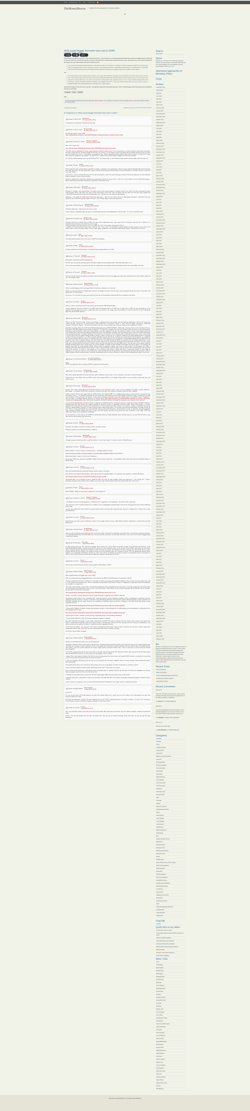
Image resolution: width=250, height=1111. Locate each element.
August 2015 (159, 409)
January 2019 (160, 288)
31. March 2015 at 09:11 (89, 437)
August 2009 (159, 621)
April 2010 (159, 597)
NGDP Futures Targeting (162, 955)
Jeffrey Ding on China (162, 681)
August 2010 (159, 586)
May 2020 (159, 240)
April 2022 (159, 173)
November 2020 (160, 223)
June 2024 (159, 96)
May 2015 (159, 417)
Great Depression (161, 783)
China (157, 744)
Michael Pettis (160, 1047)
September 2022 (160, 158)
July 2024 (158, 93)
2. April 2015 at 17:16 (87, 708)
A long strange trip (161, 669)
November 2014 (160, 435)
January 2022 (160, 181)
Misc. (157, 836)
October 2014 (159, 438)
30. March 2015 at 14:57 (88, 273)
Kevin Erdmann (160, 1032)
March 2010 (159, 600)
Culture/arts (159, 753)
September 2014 (160, 441)
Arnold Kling (159, 965)
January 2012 (160, 535)
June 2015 (159, 415)
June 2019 (159, 273)
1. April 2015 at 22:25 (90, 689)
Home (65, 2)
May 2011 (158, 559)
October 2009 (159, 615)
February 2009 (160, 639)
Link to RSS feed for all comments (165, 941)
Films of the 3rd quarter (172, 717)
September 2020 (160, 229)
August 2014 (159, 444)
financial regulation (161, 765)
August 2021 (159, 196)
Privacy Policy (91, 2)
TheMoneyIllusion (75, 8)
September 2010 (160, 583)
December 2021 (160, 184)
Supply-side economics (162, 895)
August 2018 (159, 302)
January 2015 (160, 429)
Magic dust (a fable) (161, 672)
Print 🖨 (68, 55)
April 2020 (159, 243)
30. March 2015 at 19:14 (87, 302)
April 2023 (159, 137)
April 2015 (159, 420)
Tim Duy (158, 1085)
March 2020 (159, 246)
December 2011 (160, 538)
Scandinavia (159, 889)
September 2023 (160, 122)
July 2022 (158, 164)
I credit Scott (90, 440)
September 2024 (160, 87)
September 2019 (160, 264)
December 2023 (160, 113)
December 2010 (160, 574)
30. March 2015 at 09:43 (85, 236)
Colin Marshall (160, 985)
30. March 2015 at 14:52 (88, 257)
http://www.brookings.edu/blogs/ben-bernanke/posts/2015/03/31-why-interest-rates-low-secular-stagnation (95, 605)
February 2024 (160, 108)
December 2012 (160, 503)
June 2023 (159, 131)
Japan (158, 812)
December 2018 (160, 291)
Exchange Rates (160, 762)
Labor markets (160, 818)
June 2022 (159, 167)
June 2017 (159, 344)
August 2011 (159, 550)
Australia (158, 741)
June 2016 (159, 379)
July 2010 (158, 589)
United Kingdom (160, 912)
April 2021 (159, 208)
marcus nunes (88, 129)
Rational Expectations (162, 886)
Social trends (159, 892)
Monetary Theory (160, 853)
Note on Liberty (160, 1059)
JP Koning (159, 1029)
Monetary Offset (160, 949)
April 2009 (159, 633)
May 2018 (159, 311)
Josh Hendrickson (161, 1026)
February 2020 (160, 249)
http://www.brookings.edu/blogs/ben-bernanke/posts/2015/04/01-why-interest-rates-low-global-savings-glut (95, 612)
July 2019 (158, 270)
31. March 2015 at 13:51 (87, 518)
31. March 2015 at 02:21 (95, 359)
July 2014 (158, 447)
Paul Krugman (160, 1068)
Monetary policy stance (162, 850)
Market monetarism (98, 100)
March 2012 (159, 530)
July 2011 (158, 553)
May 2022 (159, 170)
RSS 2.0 (132, 100)
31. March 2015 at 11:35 (86, 488)
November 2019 (160, 258)
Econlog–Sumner (161, 997)
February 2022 (160, 178)
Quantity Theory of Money (163, 883)
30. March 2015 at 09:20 (90, 219)
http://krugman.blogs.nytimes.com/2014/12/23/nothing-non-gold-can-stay (86, 476)
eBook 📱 (84, 55)
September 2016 (160, 370)
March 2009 (159, 636)
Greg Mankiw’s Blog (161, 1018)
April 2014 (159, 456)
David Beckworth (160, 988)
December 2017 (160, 326)
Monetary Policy (160, 847)
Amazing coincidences (71, 108)
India (157, 797)
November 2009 (160, 612)
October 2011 (159, 544)
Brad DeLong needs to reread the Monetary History (137, 107)
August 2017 (159, 338)
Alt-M (157, 962)
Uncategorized (160, 909)
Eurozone (158, 759)
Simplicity (138, 1098)
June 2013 (159, 485)
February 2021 (160, 214)
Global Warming (160, 777)
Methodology (159, 833)
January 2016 (160, 394)
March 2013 (159, 494)
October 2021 (159, 190)
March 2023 (159, 140)
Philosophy (159, 871)
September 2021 (160, 193)
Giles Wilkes (159, 1015)
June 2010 (159, 592)
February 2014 (160, 462)
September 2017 (160, 335)
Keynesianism (160, 815)
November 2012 (160, 506)
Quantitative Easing (161, 880)
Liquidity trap (159, 827)
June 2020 (159, 237)
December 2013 (160, 468)
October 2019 (159, 261)
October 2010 (159, 580)
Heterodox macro (160, 791)
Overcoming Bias (160, 1065)
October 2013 (159, 474)
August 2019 (159, 267)
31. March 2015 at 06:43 (86, 423)
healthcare (159, 788)
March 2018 (159, 317)
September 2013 (160, 476)
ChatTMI (158, 924)
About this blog (73, 2)
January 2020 (160, 252)
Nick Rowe (159, 1056)
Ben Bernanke (160, 970)
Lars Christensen (160, 1035)
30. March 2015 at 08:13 (89, 188)
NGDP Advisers (160, 1053)
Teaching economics (161, 901)
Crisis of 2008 (160, 750)
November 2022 (160, 152)
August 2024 (159, 90)
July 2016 (158, 376)
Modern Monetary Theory (163, 839)
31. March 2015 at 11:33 (87, 468)
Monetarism (159, 842)
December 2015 (160, 397)
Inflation (158, 803)
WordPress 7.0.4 (123, 1098)
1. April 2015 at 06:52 (88, 543)
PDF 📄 (75, 55)
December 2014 (160, 432)
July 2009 (158, 624)
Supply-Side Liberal (161, 1083)
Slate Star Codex (160, 1071)
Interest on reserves (161, 806)
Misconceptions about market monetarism (167, 946)
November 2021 (160, 187)
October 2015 (159, 403)
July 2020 (158, 234)
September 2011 (160, 547)
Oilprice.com (159, 1062)
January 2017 (160, 358)
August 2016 (159, 373)
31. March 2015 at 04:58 (90, 371)
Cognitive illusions (161, 747)
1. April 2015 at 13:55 (86, 561)
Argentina (158, 738)
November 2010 (160, 577)
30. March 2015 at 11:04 (86, 246)
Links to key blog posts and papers (165, 944)
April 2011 (159, 562)
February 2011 (160, 568)
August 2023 (159, 125)
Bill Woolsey (159, 973)
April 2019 (159, 279)
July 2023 (158, 128)
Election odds (159, 1009)
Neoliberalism (160, 859)
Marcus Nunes (160, 1038)
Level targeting (160, 821)
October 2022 (159, 155)
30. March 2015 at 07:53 (86, 166)
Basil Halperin (160, 967)
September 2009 (160, 618)
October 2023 (159, 119)
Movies (158, 856)
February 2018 (160, 320)
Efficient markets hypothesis (163, 756)
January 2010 (160, 606)
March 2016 (159, 388)
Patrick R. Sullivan (91, 141)
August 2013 (159, 479)
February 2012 (160, 533)
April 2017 (159, 350)
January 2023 (160, 146)
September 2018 (160, 299)
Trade (157, 903)
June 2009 (159, 627)
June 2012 (159, 521)
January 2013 (160, 500)
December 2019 (160, 255)
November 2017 (160, 329)
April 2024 (159, 102)
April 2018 (159, 314)
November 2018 (160, 293)
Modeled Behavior (161, 1050)
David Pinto (85, 118)
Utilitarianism (159, 915)
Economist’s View (161, 1000)
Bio (80, 2)
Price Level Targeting (161, 877)
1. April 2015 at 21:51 (90, 572)
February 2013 (160, 497)
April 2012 (159, 527)
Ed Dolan (158, 1006)
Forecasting (159, 774)
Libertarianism (160, 824)
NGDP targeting (160, 868)
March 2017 (159, 353)
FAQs (84, 2)
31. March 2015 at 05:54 (89, 386)
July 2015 (158, 412)
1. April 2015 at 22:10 (90, 638)
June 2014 (159, 450)
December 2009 (160, 609)
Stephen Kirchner (161, 1077)
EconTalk (158, 1003)
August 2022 (159, 161)
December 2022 (160, 149)
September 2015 (160, 406)
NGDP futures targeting (162, 865)
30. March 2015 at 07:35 (93, 142)
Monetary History (160, 844)
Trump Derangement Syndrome (164, 906)
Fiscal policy (159, 771)
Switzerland (159, 898)
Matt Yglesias (159, 1044)
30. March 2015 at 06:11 (89, 120)
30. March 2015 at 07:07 (91, 130)
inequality (158, 800)
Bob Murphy (86, 435)
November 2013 (160, 471)
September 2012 (160, 512)
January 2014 (160, 465)
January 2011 (159, 571)
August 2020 (159, 232)
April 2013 (159, 491)
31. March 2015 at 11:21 (87, 447)
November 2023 (160, 116)
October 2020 (159, 226)
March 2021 (159, 211)
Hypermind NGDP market (163, 1024)
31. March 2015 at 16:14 (91, 530)
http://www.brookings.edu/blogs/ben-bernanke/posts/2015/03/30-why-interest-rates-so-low (91, 148)
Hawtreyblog (159, 1021)
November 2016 (160, 364)
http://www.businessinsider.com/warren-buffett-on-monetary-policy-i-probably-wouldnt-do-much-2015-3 (94, 453)
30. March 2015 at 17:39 (91, 285)
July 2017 (158, 341)
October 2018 (159, 296)
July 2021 (158, 199)
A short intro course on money (164, 930)
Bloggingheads (160, 976)
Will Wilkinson (160, 1088)
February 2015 (160, 426)
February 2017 (160, 355)
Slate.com (159, 1074)
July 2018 (158, 305)
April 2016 (159, 385)
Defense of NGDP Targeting (163, 938)
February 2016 (160, 391)
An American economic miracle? (164, 678)
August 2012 (159, 515)
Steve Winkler (160, 1080)
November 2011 (160, 541)
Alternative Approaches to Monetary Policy (169, 72)
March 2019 (159, 282)
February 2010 (160, 603)
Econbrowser (159, 991)
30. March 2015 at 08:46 (91, 206)
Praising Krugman (161, 874)
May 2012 (159, 524)
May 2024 (159, 99)
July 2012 (158, 518)
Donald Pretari (88, 528)
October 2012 (159, 509)
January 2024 (160, 111)
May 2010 (159, 594)
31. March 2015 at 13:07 (93, 499)
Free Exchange (160, 1012)
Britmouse (159, 982)
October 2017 (159, 332)
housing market (160, 794)
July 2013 (158, 482)
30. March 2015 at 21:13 (89, 319)
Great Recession (160, 785)
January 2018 (160, 323)
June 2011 (159, 556)
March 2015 (159, 423)
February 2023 (160, 143)
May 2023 (159, 134)
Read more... (171, 66)
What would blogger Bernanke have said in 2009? (89, 50)
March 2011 (159, 565)
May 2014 (159, 453)
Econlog (158, 994)
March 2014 (159, 459)
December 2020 (160, 220)
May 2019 (159, 276)
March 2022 (159, 175)
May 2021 (159, 205)
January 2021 (160, 217)
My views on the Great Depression (165, 952)
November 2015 (160, 400)
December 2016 (160, 361)
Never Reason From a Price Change (166, 862)
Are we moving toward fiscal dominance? (167, 675)
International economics (162, 809)
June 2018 (159, 308)
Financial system (160, 768)
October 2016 (159, 367)
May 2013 (159, 488)
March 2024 (159, 105)
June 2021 (159, 202)
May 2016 (159, 382)
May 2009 (159, 630)
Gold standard (160, 780)
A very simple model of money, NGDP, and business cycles (169, 934)
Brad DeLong (159, 979)
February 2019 (160, 285)
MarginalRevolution (161, 1041)
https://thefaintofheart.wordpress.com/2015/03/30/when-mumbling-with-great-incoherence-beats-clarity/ (94, 135)
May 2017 (159, 347)
